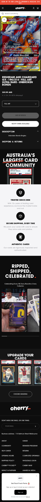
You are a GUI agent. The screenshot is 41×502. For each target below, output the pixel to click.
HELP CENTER (6, 451)
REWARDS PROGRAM (30, 446)
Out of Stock (20, 115)
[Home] (20, 8)
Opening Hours (8, 456)
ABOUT (4, 441)
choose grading (20, 394)
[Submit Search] (3, 13)
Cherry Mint (27, 465)
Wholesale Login (29, 461)
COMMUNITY (6, 446)
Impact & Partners (9, 470)
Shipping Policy (8, 461)
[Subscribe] (35, 426)
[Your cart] (37, 8)
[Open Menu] (2, 8)
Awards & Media (29, 470)
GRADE (25, 441)
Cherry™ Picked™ (9, 465)
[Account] (33, 8)
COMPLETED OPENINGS (31, 456)
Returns (26, 451)
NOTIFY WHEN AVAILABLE (20, 124)
